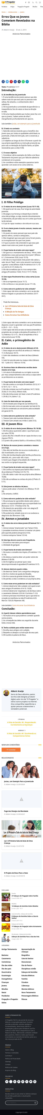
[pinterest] (18, 1081)
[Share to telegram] (27, 81)
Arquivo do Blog (10, 1070)
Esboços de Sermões (27, 914)
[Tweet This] (7, 81)
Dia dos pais (15, 934)
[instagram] (28, 2)
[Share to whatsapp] (23, 81)
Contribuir (8, 1056)
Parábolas (4, 7)
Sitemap (8, 1061)
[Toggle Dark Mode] (33, 2)
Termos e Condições (12, 1053)
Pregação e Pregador (23, 7)
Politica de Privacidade (12, 1059)
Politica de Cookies (11, 1067)
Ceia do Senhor (16, 914)
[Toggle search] (36, 2)
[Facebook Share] (3, 81)
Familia (14, 893)
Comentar (12, 750)
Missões (35, 7)
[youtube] (22, 1081)
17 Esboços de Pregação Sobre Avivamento (26, 926)
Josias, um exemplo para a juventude (26, 124)
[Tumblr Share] (19, 81)
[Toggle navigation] (39, 2)
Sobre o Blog (9, 1050)
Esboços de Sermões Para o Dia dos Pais (25, 937)
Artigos (12, 7)
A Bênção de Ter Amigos (14, 312)
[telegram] (6, 1081)
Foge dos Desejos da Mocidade (16, 811)
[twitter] (30, 1081)
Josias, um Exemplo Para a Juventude (19, 781)
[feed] (10, 1081)
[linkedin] (14, 1081)
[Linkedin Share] (15, 81)
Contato (7, 1064)
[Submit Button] (35, 1103)
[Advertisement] (21, 58)
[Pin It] (11, 81)
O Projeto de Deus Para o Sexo (16, 873)
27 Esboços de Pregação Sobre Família (25, 896)
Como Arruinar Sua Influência (17, 315)
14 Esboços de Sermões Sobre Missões (25, 906)
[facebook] (25, 2)
